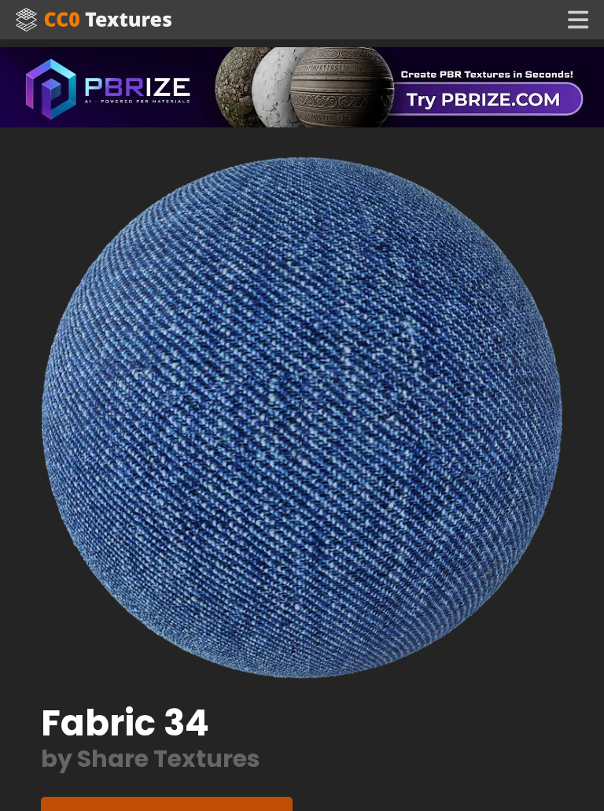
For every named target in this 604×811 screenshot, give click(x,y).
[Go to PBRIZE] (302, 86)
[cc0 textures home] (93, 19)
